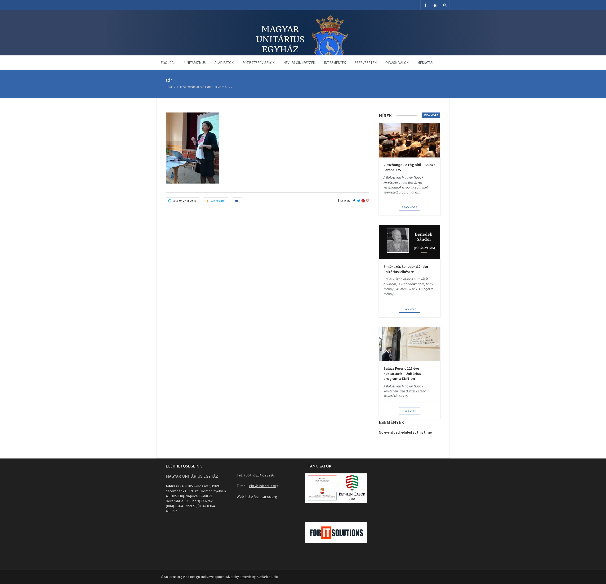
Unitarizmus (195, 62)
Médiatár (425, 62)
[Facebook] (425, 5)
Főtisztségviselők (258, 62)
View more (431, 115)
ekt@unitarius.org (264, 485)
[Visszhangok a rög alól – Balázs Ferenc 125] (409, 140)
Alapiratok (224, 62)
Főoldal (168, 62)
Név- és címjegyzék (299, 62)
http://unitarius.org (261, 496)
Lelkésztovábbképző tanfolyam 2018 (201, 87)
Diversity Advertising (241, 577)
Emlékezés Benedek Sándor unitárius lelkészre (405, 269)
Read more (409, 207)
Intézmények (335, 62)
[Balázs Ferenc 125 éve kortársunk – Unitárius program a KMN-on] (409, 344)
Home (169, 87)
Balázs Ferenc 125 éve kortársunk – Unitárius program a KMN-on (402, 373)
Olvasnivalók (397, 62)
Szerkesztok (217, 201)
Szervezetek (366, 62)
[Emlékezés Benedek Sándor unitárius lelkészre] (409, 242)
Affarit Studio (268, 577)
